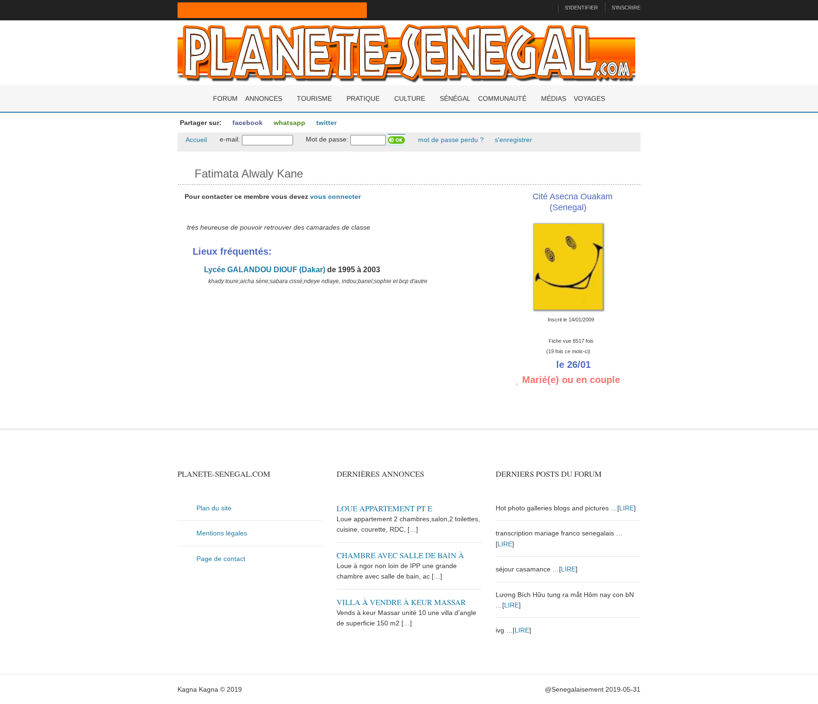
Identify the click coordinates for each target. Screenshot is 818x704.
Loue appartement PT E (384, 508)
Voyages (589, 98)
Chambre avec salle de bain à (400, 555)
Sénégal (455, 98)
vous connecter (335, 196)
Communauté (502, 98)
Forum (225, 98)
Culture (409, 98)
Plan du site (213, 508)
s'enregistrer (512, 139)
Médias (553, 98)
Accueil (195, 139)
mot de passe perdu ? (450, 139)
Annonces (263, 98)
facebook (247, 122)
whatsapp (288, 122)
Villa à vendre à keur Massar (401, 602)
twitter (325, 122)
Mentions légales (221, 533)
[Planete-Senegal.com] (406, 52)
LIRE (626, 508)
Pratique (363, 98)
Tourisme (314, 98)
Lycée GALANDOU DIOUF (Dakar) (263, 270)
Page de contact (220, 558)
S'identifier (581, 7)
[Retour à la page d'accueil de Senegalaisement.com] (547, 7)
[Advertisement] (329, 361)
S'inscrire (626, 7)
